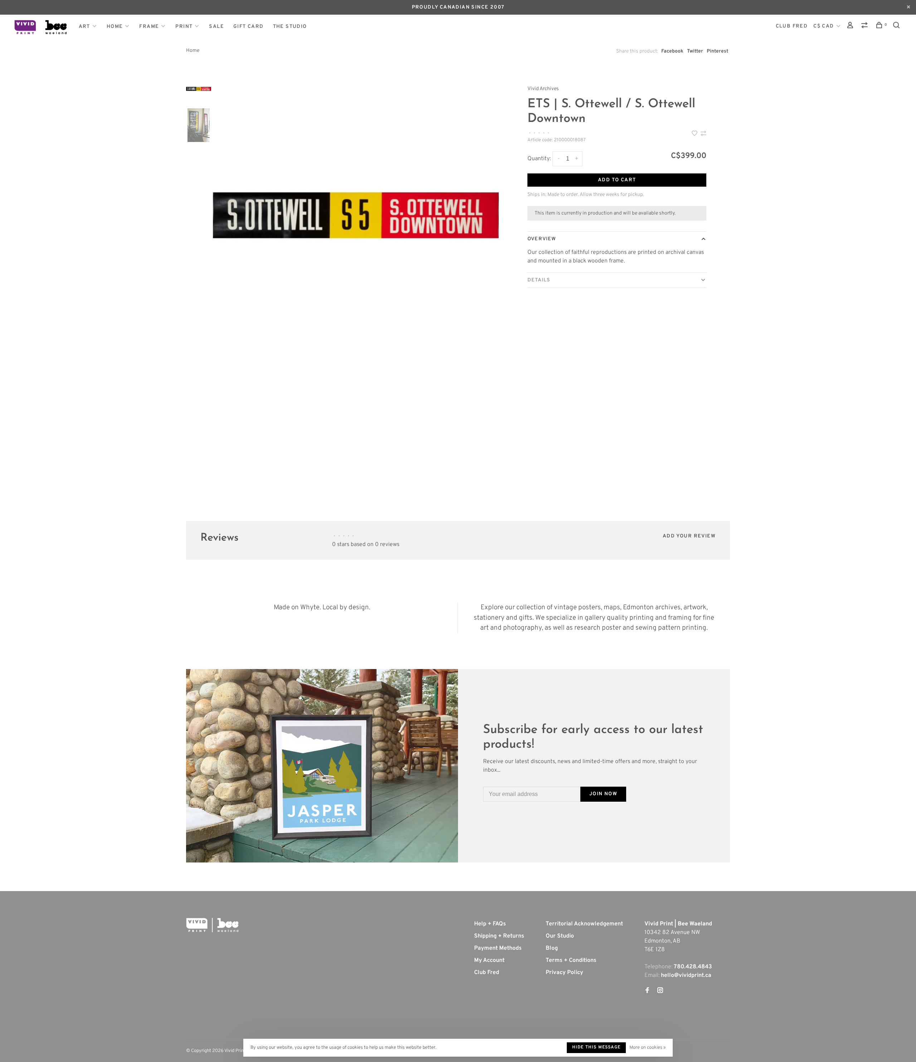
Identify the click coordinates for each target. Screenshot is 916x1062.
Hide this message (596, 1047)
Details (538, 280)
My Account (489, 960)
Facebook (672, 51)
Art (84, 27)
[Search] (897, 27)
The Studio (290, 27)
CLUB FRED (792, 26)
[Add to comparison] (703, 134)
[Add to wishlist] (695, 134)
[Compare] (865, 27)
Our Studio (560, 936)
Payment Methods (498, 948)
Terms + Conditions (571, 960)
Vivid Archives (543, 89)
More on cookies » (647, 1048)
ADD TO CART (617, 180)
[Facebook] (647, 991)
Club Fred (486, 972)
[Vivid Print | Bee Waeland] (212, 925)
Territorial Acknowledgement (584, 924)
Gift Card (248, 27)
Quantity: (539, 158)
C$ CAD (824, 26)
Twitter (695, 51)
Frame (149, 27)
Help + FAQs (490, 924)
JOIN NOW (603, 794)
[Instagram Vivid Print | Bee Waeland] (660, 991)
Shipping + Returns (499, 936)
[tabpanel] (356, 215)
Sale (216, 27)
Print (184, 27)
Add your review (689, 536)
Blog (552, 948)
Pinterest (717, 51)
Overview (541, 239)
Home (115, 27)
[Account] (851, 27)
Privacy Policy (564, 972)
